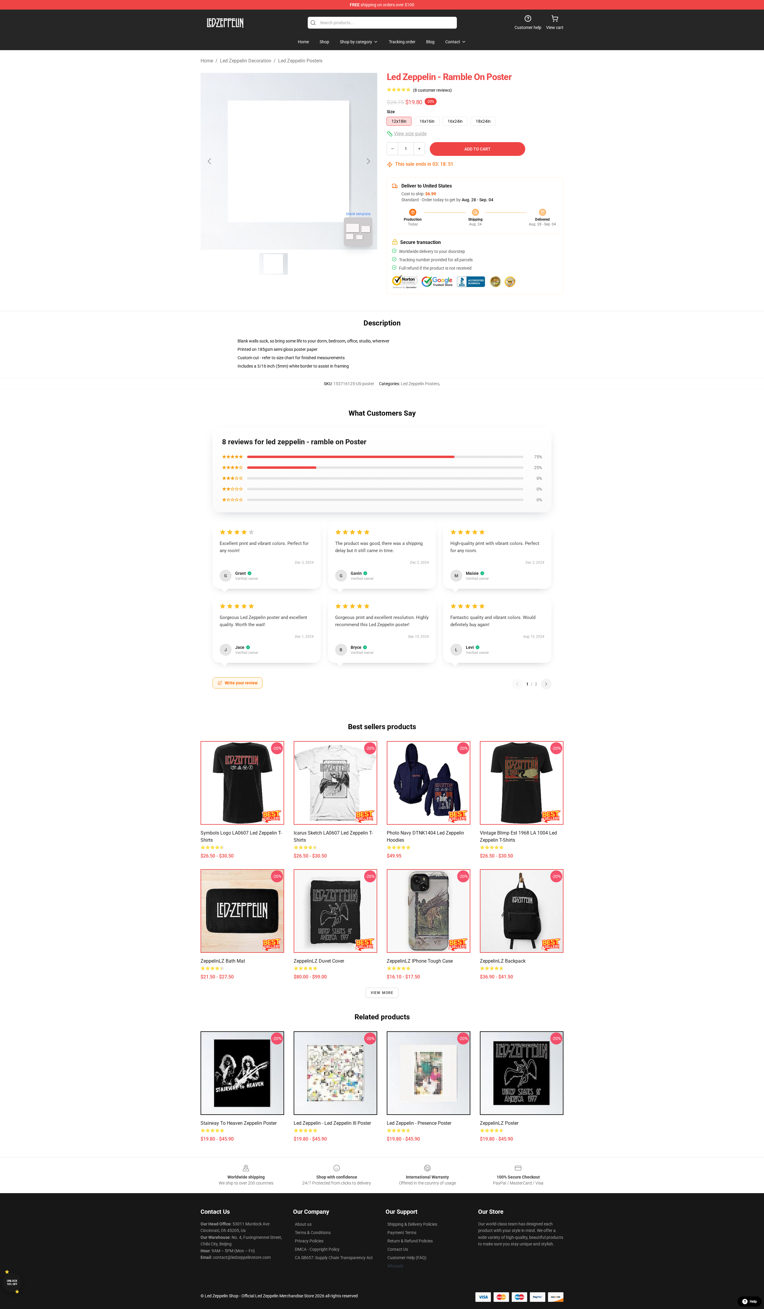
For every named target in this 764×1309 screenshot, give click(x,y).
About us (303, 1224)
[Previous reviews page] (517, 684)
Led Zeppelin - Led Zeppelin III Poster (332, 1123)
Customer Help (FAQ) (406, 1257)
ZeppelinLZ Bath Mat (223, 961)
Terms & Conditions (313, 1232)
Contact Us (397, 1249)
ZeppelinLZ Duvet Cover (319, 961)
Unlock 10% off (12, 1282)
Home (207, 61)
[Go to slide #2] (304, 264)
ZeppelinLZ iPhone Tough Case (420, 961)
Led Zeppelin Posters (300, 61)
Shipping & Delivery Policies (412, 1224)
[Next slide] (368, 161)
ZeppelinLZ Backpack (503, 961)
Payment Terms (401, 1232)
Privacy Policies (309, 1241)
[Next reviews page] (546, 684)
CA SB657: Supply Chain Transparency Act (334, 1257)
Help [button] (753, 1301)
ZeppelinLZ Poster (499, 1123)
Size (391, 111)
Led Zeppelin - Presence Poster (419, 1123)
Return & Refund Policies (410, 1241)
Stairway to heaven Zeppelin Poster (239, 1123)
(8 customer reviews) (432, 90)
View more (382, 993)
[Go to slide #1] (273, 264)
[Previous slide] (210, 161)
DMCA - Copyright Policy (317, 1249)
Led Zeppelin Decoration (245, 61)
